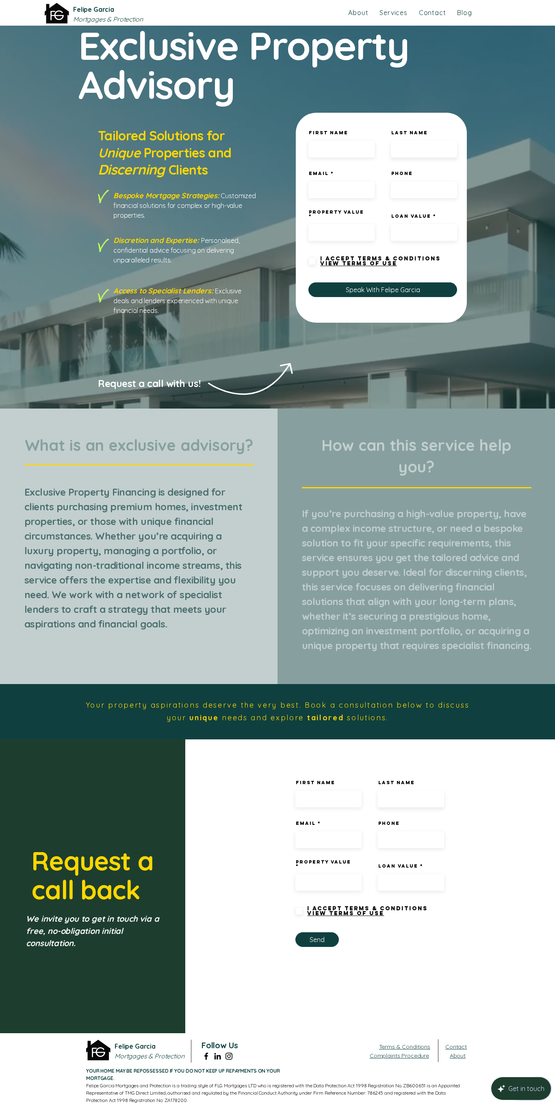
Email (319, 173)
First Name (328, 133)
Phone (402, 173)
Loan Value (411, 216)
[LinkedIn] (217, 1056)
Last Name (409, 133)
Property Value (336, 212)
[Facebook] (206, 1056)
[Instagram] (229, 1056)
